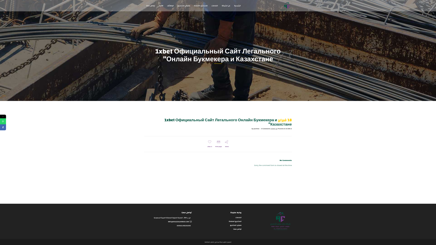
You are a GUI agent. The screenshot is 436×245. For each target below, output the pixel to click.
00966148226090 (184, 225)
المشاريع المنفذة (235, 221)
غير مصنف (274, 128)
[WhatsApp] (3, 121)
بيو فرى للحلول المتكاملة (212, 242)
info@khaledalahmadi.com (178, 221)
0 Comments (265, 128)
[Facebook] (3, 127)
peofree (256, 128)
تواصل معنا (237, 229)
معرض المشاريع (235, 225)
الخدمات (238, 217)
